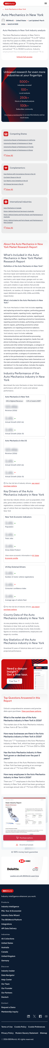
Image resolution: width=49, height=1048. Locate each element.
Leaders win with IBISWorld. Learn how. (24, 876)
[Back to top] (44, 1043)
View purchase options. (31, 711)
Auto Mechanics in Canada (12, 208)
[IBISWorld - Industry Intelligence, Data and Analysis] (10, 5)
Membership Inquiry (9, 1012)
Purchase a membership (13, 115)
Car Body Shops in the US (12, 177)
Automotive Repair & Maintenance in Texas (18, 143)
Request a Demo (8, 1007)
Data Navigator (7, 975)
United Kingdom (8, 956)
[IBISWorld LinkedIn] (28, 1016)
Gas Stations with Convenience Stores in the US (19, 174)
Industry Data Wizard (10, 915)
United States (7, 943)
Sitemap (43, 1033)
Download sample (26, 845)
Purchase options (26, 838)
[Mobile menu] (46, 4)
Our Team (5, 984)
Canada (4, 952)
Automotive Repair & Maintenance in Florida (18, 147)
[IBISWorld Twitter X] (34, 1016)
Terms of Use (7, 1027)
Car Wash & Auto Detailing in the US (16, 181)
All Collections (7, 939)
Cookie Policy (20, 1027)
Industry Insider (8, 971)
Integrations (6, 924)
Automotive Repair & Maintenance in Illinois (18, 150)
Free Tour (13, 681)
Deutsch (4, 997)
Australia (5, 948)
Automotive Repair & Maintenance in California (19, 140)
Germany (5, 961)
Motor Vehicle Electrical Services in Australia (19, 211)
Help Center (6, 980)
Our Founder (6, 988)
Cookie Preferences (36, 1027)
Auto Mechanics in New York (15, 9)
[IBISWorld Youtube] (46, 1016)
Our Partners (6, 993)
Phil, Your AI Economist (11, 911)
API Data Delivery (9, 929)
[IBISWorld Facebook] (40, 1016)
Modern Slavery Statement (26, 1033)
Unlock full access (24, 57)
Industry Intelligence (10, 907)
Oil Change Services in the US (13, 184)
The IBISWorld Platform (11, 920)
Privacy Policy (7, 1033)
